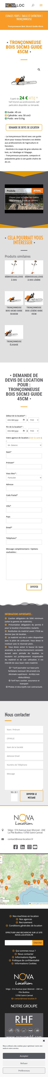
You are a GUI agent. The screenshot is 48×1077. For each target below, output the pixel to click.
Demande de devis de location (24, 127)
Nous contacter (25, 954)
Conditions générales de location (25, 925)
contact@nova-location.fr (25, 998)
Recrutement (25, 922)
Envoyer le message (32, 796)
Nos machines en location (26, 916)
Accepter (24, 1056)
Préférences (24, 1070)
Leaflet (33, 903)
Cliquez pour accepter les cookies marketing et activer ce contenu (24, 199)
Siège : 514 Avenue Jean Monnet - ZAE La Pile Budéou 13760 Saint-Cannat (26, 831)
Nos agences (25, 919)
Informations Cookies (26, 963)
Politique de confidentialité (25, 960)
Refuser (24, 1063)
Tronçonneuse (24, 19)
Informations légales (25, 957)
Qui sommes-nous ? (26, 950)
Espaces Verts (13, 16)
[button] (44, 1040)
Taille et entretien (31, 16)
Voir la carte (35, 437)
